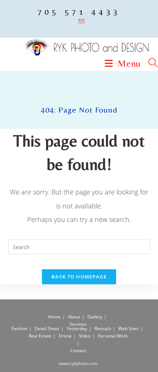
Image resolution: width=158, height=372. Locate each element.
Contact (78, 350)
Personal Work (113, 336)
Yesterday (77, 328)
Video (84, 336)
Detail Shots (47, 328)
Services (78, 324)
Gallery (94, 317)
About (74, 317)
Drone (65, 336)
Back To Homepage (79, 276)
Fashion (19, 328)
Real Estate (40, 336)
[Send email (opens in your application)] (79, 21)
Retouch (102, 328)
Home (54, 317)
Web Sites (128, 328)
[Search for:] (150, 63)
